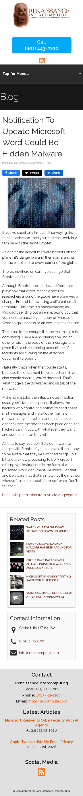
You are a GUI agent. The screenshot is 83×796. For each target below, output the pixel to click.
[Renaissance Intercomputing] (41, 27)
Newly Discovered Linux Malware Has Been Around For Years (49, 547)
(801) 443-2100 (41, 48)
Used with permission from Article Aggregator (39, 495)
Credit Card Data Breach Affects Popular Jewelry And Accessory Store (48, 563)
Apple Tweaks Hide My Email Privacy (41, 742)
